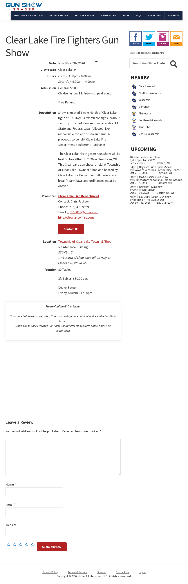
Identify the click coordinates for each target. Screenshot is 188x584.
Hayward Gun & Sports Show (155, 167)
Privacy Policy (50, 572)
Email (10, 505)
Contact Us (71, 229)
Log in (142, 572)
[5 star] (34, 544)
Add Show (173, 15)
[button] (96, 63)
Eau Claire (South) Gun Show (155, 196)
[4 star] (28, 544)
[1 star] (9, 544)
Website (11, 525)
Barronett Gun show (150, 187)
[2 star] (15, 544)
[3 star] (22, 544)
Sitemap (101, 572)
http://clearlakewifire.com (76, 217)
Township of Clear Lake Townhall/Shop (84, 241)
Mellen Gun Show (150, 157)
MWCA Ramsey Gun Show (153, 177)
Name (11, 484)
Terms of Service (77, 572)
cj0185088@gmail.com (82, 212)
